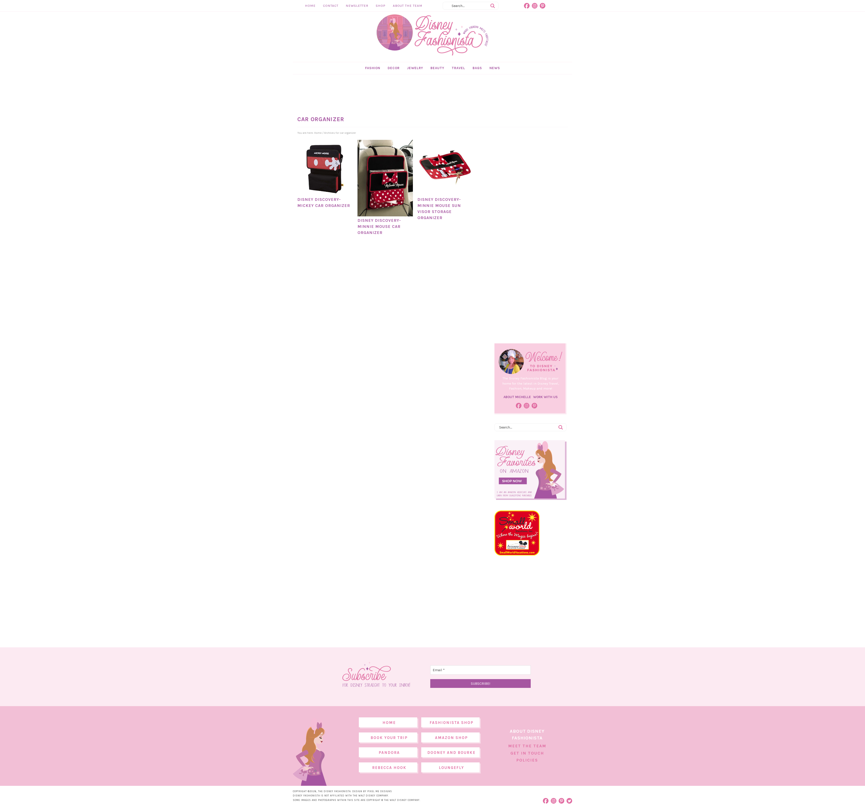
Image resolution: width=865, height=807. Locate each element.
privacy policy (439, 441)
